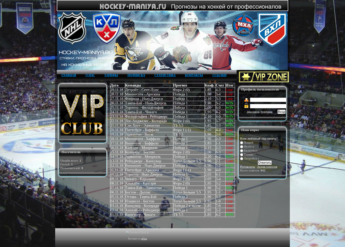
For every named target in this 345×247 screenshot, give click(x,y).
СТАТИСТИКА (165, 75)
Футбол (249, 146)
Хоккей (248, 142)
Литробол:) (251, 158)
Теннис (248, 154)
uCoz (144, 238)
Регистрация (266, 112)
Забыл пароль (253, 112)
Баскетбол (250, 150)
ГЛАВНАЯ (68, 75)
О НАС (90, 75)
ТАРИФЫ (111, 75)
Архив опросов (267, 166)
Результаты (247, 166)
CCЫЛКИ (219, 75)
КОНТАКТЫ (194, 75)
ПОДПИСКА (136, 75)
